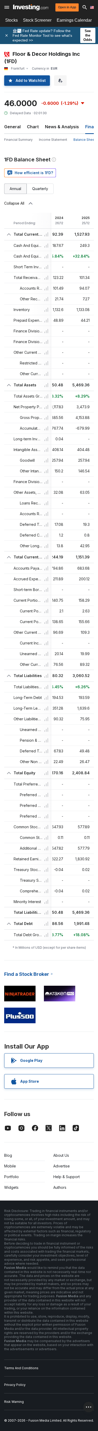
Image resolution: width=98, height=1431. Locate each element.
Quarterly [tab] (40, 188)
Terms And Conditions (21, 1368)
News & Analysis (62, 126)
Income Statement (53, 140)
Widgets (11, 1187)
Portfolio (11, 1176)
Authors (59, 1187)
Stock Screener (37, 20)
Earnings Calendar (74, 20)
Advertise (61, 1166)
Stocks (11, 20)
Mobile (10, 1166)
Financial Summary (18, 140)
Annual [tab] (15, 188)
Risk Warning (14, 1402)
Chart (33, 126)
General (12, 126)
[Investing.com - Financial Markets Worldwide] (30, 7)
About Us (61, 1155)
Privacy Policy (15, 1385)
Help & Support (66, 1176)
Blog (8, 1155)
